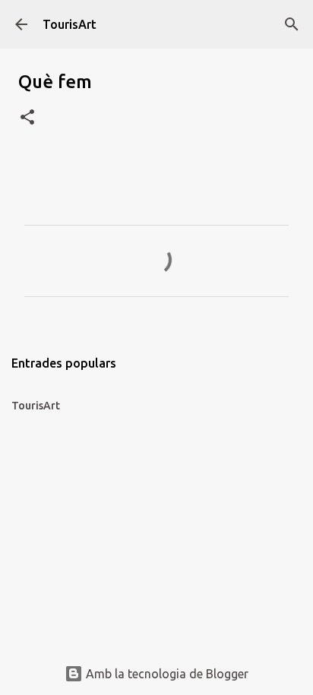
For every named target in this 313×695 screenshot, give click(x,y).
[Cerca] (292, 24)
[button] (27, 118)
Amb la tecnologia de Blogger (165, 674)
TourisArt (69, 24)
